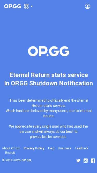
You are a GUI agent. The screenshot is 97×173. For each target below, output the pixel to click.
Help (51, 148)
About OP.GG (11, 148)
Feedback (81, 148)
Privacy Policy (34, 148)
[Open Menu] (87, 6)
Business (64, 148)
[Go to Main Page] (12, 6)
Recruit (10, 153)
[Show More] (28, 6)
